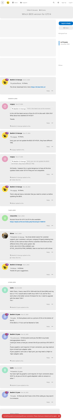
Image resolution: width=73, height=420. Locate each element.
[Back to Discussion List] (2, 2)
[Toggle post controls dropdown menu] (52, 91)
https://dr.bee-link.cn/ (38, 87)
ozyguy (14, 137)
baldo (14, 318)
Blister (14, 268)
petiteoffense (16, 83)
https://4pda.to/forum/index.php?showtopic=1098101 (27, 222)
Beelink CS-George (20, 109)
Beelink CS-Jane (17, 371)
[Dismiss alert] (59, 416)
